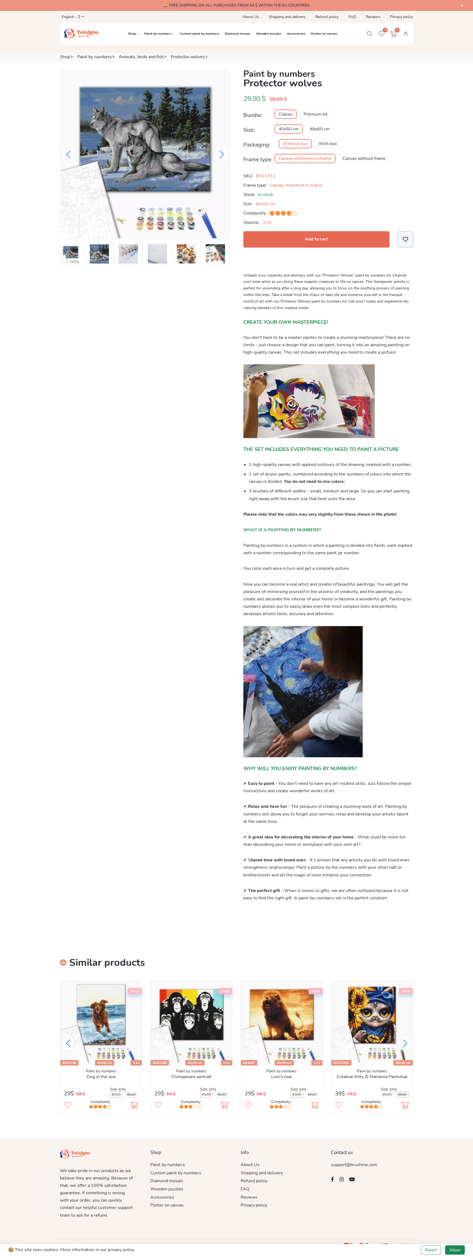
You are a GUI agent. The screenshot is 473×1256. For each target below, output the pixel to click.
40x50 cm (289, 129)
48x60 (131, 1094)
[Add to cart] (133, 1105)
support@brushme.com (354, 1165)
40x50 (116, 1094)
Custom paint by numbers (199, 33)
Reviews (373, 16)
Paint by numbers (157, 33)
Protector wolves (188, 57)
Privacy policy (401, 16)
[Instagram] (341, 1179)
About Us (251, 16)
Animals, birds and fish (141, 57)
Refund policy (327, 16)
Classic (286, 114)
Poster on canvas (324, 33)
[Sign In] (405, 33)
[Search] (369, 33)
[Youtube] (352, 1179)
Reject (431, 1250)
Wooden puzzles (268, 33)
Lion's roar (281, 1077)
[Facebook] (332, 1179)
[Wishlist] (405, 239)
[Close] (462, 6)
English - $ (70, 16)
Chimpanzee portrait (191, 1077)
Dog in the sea (101, 1077)
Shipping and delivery (287, 16)
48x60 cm (320, 129)
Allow (454, 1250)
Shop (132, 33)
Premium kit (316, 114)
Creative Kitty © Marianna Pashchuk (372, 1077)
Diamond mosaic (237, 33)
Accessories (296, 33)
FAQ (352, 16)
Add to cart (316, 239)
